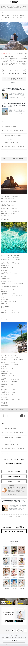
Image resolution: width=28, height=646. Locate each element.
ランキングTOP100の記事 (14, 476)
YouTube (17, 73)
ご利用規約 (7, 637)
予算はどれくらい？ (9, 139)
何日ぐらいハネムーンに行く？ (12, 142)
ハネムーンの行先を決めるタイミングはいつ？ (14, 131)
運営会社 (3, 637)
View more (14, 592)
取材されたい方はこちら (22, 637)
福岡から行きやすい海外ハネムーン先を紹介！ (14, 147)
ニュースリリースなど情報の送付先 (14, 635)
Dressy (14, 2)
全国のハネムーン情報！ (10, 126)
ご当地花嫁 (5, 13)
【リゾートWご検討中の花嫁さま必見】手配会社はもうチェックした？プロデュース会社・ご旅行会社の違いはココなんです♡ (13, 105)
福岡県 (12, 13)
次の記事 (19, 516)
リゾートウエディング (10, 6)
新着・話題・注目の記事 (14, 471)
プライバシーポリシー (14, 637)
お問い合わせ (14, 640)
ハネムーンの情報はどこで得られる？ (13, 135)
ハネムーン (18, 6)
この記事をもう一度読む (14, 481)
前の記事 (9, 516)
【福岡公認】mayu (12, 486)
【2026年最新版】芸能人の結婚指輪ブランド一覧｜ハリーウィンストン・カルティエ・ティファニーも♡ (13, 502)
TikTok (4, 73)
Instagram (24, 73)
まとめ (6, 151)
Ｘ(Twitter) (11, 73)
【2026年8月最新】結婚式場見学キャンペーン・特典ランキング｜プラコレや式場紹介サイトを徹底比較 (14, 89)
